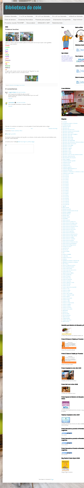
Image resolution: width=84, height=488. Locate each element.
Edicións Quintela (66, 207)
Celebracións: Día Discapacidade (69, 140)
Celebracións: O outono (67, 151)
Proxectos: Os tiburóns (67, 307)
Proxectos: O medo (66, 301)
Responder (10, 98)
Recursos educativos (67, 315)
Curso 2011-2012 (65, 182)
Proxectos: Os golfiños (67, 304)
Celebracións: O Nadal (67, 150)
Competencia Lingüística (67, 167)
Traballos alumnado (66, 318)
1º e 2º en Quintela (26, 16)
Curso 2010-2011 (65, 181)
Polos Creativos (65, 264)
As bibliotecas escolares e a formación (70, 123)
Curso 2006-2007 (66, 175)
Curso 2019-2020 (66, 195)
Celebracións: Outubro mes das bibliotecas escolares (73, 154)
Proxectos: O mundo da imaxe (68, 303)
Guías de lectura (66, 248)
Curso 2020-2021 (66, 196)
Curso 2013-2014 (66, 186)
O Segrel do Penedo (12, 92)
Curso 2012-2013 (66, 184)
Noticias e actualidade (67, 254)
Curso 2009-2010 (66, 179)
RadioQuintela (57, 23)
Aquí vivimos (77, 19)
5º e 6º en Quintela (59, 16)
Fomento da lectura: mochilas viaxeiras (70, 235)
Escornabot (31, 23)
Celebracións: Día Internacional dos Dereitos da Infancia (73, 142)
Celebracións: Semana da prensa (69, 156)
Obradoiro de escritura (67, 257)
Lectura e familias (66, 251)
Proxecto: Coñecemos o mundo (68, 282)
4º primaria (65, 122)
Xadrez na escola (66, 321)
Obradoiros (65, 259)
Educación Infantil (66, 215)
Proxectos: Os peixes (67, 306)
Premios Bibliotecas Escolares (68, 267)
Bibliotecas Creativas (67, 126)
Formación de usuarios (67, 246)
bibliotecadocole (11, 102)
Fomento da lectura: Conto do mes (69, 229)
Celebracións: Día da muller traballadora (70, 134)
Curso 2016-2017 (66, 190)
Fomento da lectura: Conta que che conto (70, 226)
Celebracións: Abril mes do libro (68, 129)
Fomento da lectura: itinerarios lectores (70, 234)
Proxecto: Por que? (66, 292)
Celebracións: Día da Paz (67, 136)
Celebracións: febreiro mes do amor (69, 143)
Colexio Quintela (11, 16)
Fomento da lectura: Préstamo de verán (70, 242)
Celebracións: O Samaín (67, 153)
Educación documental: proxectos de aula (70, 210)
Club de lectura (10, 19)
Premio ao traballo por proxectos (69, 265)
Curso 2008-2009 (66, 178)
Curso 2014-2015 (66, 187)
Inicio (32, 128)
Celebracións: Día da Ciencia (68, 133)
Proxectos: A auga (66, 299)
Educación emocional (66, 214)
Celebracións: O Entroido (67, 147)
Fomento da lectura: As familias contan (70, 223)
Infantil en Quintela (76, 16)
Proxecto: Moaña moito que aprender (69, 287)
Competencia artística (67, 162)
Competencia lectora (66, 165)
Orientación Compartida (61, 19)
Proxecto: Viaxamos (66, 296)
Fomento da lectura (66, 220)
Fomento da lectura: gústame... (68, 231)
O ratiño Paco (65, 256)
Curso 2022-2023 (66, 200)
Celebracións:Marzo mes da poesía (69, 157)
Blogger (52, 479)
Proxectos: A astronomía (67, 298)
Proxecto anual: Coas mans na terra (69, 270)
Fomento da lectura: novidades (68, 237)
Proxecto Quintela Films (67, 274)
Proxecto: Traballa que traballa (68, 295)
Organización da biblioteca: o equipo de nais (71, 260)
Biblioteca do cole (23, 7)
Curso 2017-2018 (65, 192)
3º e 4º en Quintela (42, 16)
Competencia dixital (66, 164)
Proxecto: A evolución (66, 276)
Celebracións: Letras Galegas (14, 85)
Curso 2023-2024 (66, 201)
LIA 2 (63, 253)
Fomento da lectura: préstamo (68, 240)
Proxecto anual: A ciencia (67, 268)
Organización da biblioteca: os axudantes (70, 262)
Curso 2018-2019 (65, 193)
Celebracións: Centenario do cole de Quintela (71, 131)
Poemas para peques (43, 19)
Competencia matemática (67, 170)
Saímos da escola (66, 317)
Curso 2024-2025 (66, 203)
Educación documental (67, 209)
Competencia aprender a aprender (69, 161)
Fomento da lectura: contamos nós (69, 221)
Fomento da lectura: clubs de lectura (69, 225)
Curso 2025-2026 (66, 204)
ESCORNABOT (65, 218)
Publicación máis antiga (53, 128)
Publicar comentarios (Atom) (16, 130)
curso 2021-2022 (66, 198)
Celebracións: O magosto (67, 148)
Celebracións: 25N (66, 128)
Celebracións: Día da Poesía (68, 137)
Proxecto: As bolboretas (67, 279)
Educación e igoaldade (67, 212)
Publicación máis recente (10, 128)
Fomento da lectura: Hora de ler (69, 232)
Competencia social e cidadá (68, 173)
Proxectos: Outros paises (67, 309)
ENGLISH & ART (44, 23)
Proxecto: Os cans (66, 288)
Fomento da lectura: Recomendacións (70, 243)
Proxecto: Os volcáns (66, 290)
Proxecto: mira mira (66, 285)
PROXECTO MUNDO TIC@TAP (68, 273)
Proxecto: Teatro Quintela (67, 293)
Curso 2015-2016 (66, 189)
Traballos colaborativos (67, 320)
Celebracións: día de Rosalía (68, 139)
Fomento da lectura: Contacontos (69, 228)
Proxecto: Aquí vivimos (67, 278)
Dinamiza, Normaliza (25, 19)
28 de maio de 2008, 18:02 (20, 92)
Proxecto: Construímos (67, 281)
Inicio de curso (65, 249)
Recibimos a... (65, 312)
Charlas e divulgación (66, 159)
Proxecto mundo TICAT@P (14, 23)
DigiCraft (64, 206)
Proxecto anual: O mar (67, 271)
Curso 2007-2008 (21, 85)
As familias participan (67, 125)
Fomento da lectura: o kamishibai (69, 239)
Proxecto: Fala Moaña (66, 284)
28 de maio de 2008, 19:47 (20, 102)
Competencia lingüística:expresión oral (70, 168)
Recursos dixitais (66, 313)
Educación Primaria (66, 217)
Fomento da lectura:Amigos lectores (69, 245)
